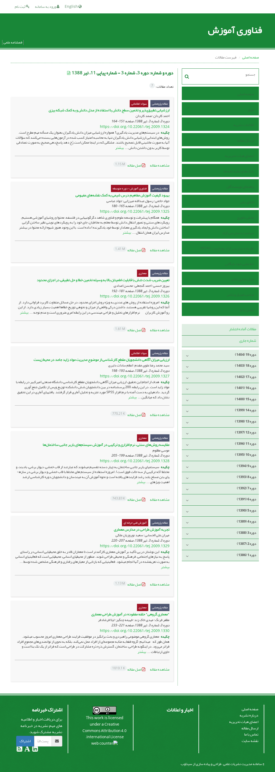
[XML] (69, 73)
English (71, 6)
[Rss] (19, 750)
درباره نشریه (249, 715)
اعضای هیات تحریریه (239, 155)
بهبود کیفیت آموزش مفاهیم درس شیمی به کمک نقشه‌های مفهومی (122, 195)
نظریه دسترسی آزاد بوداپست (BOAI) (227, 248)
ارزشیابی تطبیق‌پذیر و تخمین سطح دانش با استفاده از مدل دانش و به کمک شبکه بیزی (109, 110)
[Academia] (27, 750)
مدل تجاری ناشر (242, 279)
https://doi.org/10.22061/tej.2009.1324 (134, 126)
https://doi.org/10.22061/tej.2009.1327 (134, 376)
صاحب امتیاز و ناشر (240, 294)
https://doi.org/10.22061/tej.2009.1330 (134, 630)
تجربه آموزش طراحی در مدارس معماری (141, 529)
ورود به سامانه (46, 6)
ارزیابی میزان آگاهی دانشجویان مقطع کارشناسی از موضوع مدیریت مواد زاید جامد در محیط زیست (101, 359)
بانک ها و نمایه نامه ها (238, 171)
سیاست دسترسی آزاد (238, 233)
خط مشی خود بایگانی (239, 263)
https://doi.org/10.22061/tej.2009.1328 (134, 461)
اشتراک (25, 741)
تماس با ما (247, 310)
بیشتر (119, 147)
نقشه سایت (250, 740)
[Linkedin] (34, 750)
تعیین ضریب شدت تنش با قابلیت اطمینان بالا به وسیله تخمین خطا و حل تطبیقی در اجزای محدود (103, 280)
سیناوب (186, 763)
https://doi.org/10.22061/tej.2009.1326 (134, 296)
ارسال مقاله (245, 140)
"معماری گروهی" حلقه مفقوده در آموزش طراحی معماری (130, 614)
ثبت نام (20, 6)
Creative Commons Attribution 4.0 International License (104, 731)
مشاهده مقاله (159, 165)
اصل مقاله (128, 165)
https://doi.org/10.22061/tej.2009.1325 (134, 211)
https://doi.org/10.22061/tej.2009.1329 (134, 546)
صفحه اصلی (250, 57)
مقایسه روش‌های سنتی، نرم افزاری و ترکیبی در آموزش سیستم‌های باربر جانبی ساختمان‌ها (106, 444)
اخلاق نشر (247, 202)
